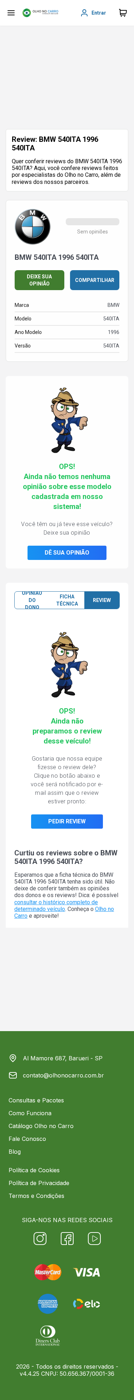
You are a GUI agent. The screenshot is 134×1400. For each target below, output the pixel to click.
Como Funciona (30, 1113)
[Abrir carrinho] (11, 13)
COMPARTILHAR (94, 280)
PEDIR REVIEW (67, 821)
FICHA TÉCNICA (67, 600)
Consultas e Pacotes (36, 1100)
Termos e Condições (36, 1195)
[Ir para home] (40, 13)
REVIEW (102, 600)
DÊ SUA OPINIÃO (67, 552)
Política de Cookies (34, 1170)
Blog (15, 1151)
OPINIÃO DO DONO (32, 600)
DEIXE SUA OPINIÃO (39, 280)
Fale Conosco (27, 1138)
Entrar (98, 13)
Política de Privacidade (39, 1183)
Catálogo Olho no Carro (41, 1125)
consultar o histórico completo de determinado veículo (56, 905)
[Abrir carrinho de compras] (123, 13)
